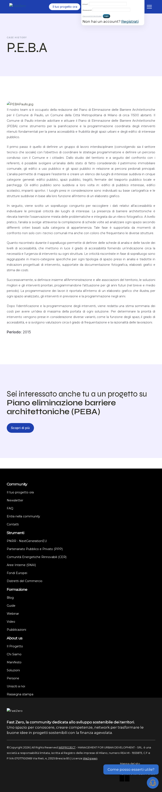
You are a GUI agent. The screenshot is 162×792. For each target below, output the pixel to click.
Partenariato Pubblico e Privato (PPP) (35, 549)
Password (87, 10)
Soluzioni (13, 670)
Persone (13, 678)
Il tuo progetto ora (20, 492)
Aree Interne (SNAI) (21, 565)
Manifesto (14, 662)
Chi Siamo (14, 654)
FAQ (10, 508)
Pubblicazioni (16, 630)
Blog (10, 598)
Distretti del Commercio (24, 581)
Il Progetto (15, 646)
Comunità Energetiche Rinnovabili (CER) (36, 557)
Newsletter (15, 500)
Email (85, 4)
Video (11, 622)
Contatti (13, 524)
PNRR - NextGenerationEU (27, 541)
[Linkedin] (127, 779)
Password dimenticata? (92, 16)
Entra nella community (23, 516)
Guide (11, 606)
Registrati (130, 21)
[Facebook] (122, 779)
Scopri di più (20, 428)
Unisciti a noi (16, 686)
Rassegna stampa (20, 694)
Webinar (13, 614)
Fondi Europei (17, 573)
